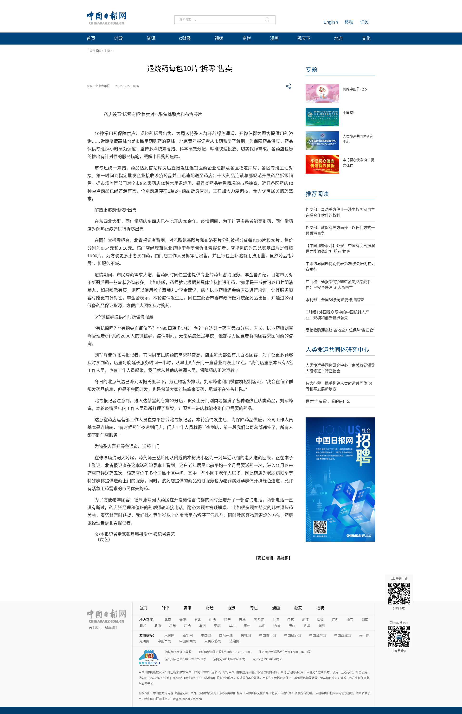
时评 (165, 608)
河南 (365, 620)
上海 (275, 620)
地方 (338, 38)
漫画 (274, 38)
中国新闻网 (187, 641)
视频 (219, 38)
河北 (197, 620)
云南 (262, 625)
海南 (202, 625)
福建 (320, 620)
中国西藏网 (342, 635)
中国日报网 (94, 51)
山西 (212, 620)
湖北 (142, 625)
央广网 (364, 635)
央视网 (246, 635)
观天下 (303, 38)
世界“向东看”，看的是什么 (328, 401)
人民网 (169, 635)
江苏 (290, 620)
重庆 (217, 625)
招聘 (320, 608)
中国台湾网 (317, 635)
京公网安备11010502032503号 (185, 659)
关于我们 (95, 627)
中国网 (206, 635)
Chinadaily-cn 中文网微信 (399, 637)
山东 (350, 620)
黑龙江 (259, 620)
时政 (118, 38)
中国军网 (164, 641)
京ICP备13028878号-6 (267, 659)
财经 (209, 608)
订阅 (364, 22)
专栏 (246, 38)
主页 (107, 51)
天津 (182, 620)
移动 (349, 22)
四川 (232, 625)
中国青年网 (267, 635)
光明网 (144, 641)
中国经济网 (292, 635)
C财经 (185, 38)
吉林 (242, 620)
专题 (311, 69)
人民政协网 (212, 641)
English (331, 22)
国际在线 (226, 635)
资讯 (151, 38)
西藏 (277, 625)
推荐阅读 (317, 194)
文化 (366, 38)
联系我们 (111, 627)
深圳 (321, 625)
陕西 (292, 625)
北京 (167, 620)
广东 (172, 625)
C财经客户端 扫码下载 (399, 593)
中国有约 (349, 113)
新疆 (306, 625)
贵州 (247, 625)
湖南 (157, 625)
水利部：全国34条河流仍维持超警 (335, 300)
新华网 (188, 635)
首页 (91, 38)
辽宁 (227, 620)
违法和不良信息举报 (178, 652)
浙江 (305, 620)
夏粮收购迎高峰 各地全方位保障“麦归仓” (340, 330)
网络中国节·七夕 (355, 89)
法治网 (234, 641)
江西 (335, 620)
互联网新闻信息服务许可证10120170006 (224, 652)
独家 (298, 608)
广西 (187, 625)
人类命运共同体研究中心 (337, 349)
